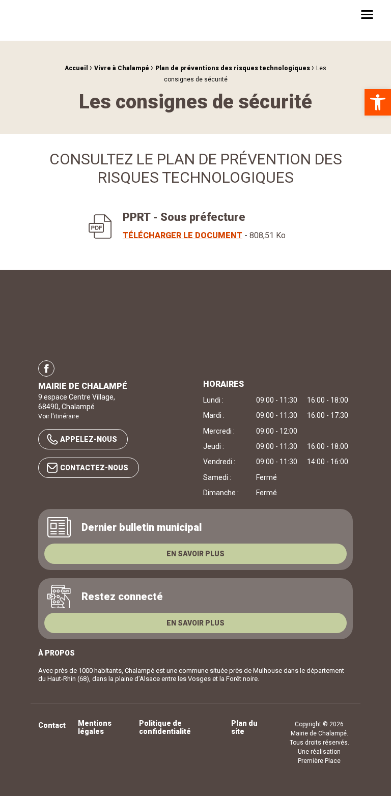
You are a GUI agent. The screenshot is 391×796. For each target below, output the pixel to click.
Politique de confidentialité (165, 727)
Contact (52, 725)
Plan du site (244, 727)
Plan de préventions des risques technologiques (232, 68)
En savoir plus (195, 554)
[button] (378, 102)
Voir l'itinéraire (58, 416)
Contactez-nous (94, 468)
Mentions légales (94, 727)
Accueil (76, 68)
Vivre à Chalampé (121, 68)
